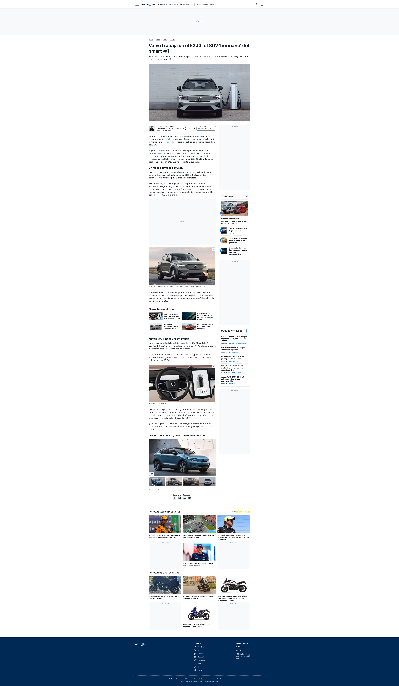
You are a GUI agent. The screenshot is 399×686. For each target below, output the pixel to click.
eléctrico (161, 153)
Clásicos (232, 383)
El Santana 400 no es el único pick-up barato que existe (232, 358)
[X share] (180, 498)
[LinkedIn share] (184, 498)
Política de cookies (191, 679)
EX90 (168, 139)
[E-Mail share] (189, 498)
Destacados (185, 4)
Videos (205, 4)
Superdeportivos (235, 372)
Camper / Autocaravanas (238, 343)
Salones (213, 4)
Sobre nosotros (242, 643)
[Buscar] (257, 4)
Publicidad (240, 647)
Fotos (198, 4)
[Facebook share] (175, 498)
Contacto (240, 650)
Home (151, 40)
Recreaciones (234, 352)
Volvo (158, 40)
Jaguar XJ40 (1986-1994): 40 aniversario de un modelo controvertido (232, 379)
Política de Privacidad (176, 679)
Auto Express (159, 490)
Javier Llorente (174, 128)
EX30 (165, 40)
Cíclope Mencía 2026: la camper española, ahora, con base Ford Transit (234, 338)
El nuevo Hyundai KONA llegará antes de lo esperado (233, 349)
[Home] (148, 4)
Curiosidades (234, 361)
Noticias (161, 4)
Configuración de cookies (207, 679)
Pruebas (172, 4)
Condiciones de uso (223, 679)
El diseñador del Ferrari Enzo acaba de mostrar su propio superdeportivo (232, 368)
